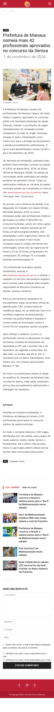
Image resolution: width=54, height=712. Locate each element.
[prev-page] (4, 579)
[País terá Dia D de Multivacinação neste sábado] (10, 552)
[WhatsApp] (35, 62)
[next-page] (9, 579)
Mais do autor (30, 487)
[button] (50, 4)
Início (5, 10)
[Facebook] (15, 62)
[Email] (41, 62)
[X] (21, 62)
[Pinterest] (28, 62)
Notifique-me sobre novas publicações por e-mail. (28, 660)
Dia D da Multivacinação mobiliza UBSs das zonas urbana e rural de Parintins (33, 518)
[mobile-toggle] (5, 4)
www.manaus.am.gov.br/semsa (24, 192)
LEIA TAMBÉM (12, 487)
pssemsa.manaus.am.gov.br (22, 275)
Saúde (12, 10)
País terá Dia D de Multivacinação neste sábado (30, 551)
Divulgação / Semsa (17, 461)
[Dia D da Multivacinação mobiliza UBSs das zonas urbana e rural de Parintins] (10, 518)
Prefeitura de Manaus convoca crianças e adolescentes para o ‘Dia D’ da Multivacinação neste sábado (34, 501)
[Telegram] (48, 62)
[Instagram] (27, 685)
